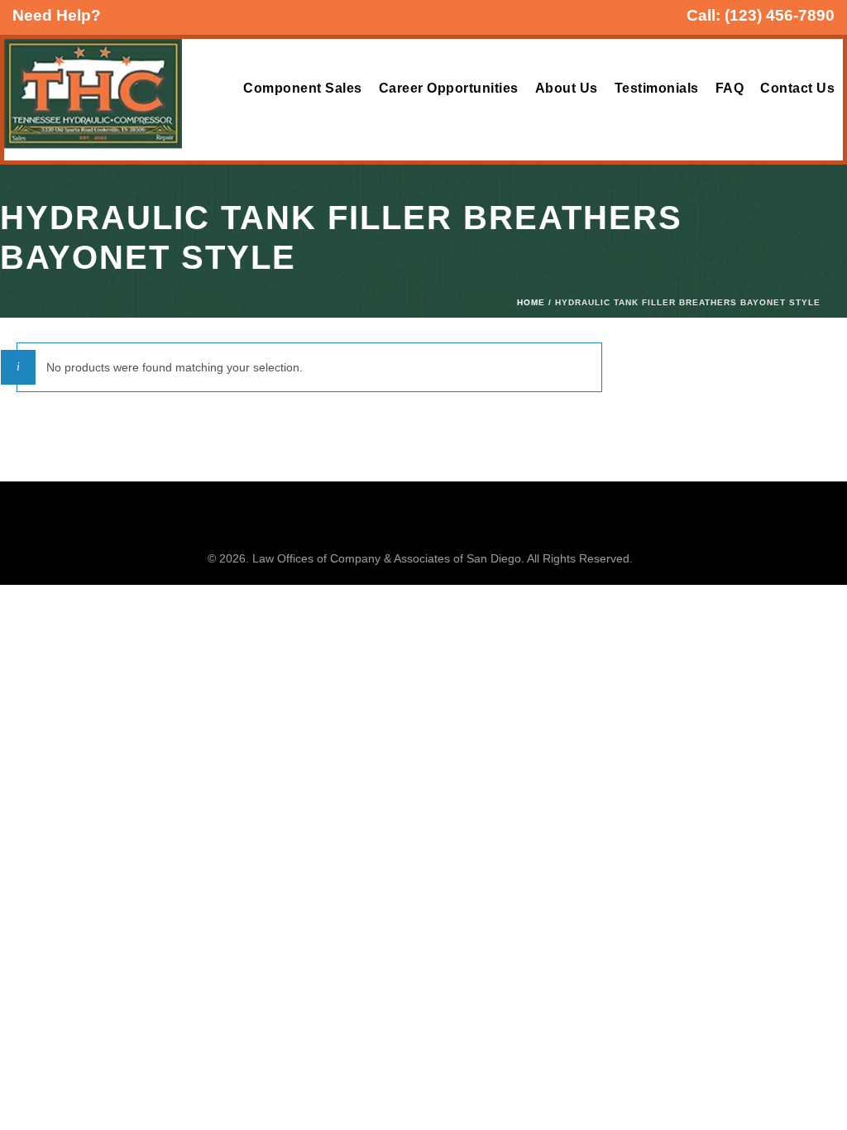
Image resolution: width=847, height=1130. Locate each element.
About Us (566, 88)
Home (531, 302)
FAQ (729, 88)
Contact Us (797, 88)
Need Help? (56, 15)
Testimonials (657, 88)
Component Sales (302, 88)
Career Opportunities (449, 88)
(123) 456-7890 (780, 15)
